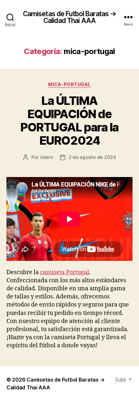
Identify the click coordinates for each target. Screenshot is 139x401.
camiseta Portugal (64, 272)
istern (46, 157)
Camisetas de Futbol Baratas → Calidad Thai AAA (69, 17)
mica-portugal (69, 84)
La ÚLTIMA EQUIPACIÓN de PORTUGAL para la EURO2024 (69, 121)
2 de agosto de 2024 (92, 157)
